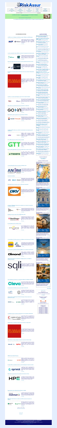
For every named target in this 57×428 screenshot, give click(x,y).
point (20, 8)
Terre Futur (28, 424)
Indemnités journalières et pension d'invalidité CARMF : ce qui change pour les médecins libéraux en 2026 (42, 39)
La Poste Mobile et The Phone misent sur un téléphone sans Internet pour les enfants (21, 239)
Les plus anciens (23, 408)
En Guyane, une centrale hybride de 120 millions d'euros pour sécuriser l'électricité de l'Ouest (43, 100)
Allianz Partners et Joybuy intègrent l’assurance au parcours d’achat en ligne (19, 339)
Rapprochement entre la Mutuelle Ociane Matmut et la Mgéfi (17, 390)
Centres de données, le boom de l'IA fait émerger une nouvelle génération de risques (43, 80)
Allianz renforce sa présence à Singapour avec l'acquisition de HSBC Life (42, 146)
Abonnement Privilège (11, 10)
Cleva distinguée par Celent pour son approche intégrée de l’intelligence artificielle (20, 279)
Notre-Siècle (37, 11)
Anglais (37, 10)
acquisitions (37, 8)
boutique (20, 11)
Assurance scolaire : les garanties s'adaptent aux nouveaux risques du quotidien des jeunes (43, 69)
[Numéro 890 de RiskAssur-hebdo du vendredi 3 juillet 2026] (43, 282)
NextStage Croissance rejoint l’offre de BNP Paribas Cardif (16, 214)
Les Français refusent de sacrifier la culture (42, 58)
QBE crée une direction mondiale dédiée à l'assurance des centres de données (42, 36)
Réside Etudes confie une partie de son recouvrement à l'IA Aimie (41, 115)
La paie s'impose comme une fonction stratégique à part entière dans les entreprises (43, 111)
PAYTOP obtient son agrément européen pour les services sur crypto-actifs (19, 322)
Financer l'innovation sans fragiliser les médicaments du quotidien (41, 106)
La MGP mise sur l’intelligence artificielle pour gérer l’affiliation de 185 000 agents (20, 37)
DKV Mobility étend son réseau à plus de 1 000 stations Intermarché (18, 184)
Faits (11, 8)
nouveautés (11, 9)
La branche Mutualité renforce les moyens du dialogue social (17, 165)
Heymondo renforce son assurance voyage (42, 104)
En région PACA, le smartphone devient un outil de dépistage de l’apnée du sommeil (20, 364)
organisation (20, 9)
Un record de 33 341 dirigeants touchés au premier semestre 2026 (42, 44)
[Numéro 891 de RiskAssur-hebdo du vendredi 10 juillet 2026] (43, 257)
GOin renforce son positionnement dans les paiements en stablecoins (18, 105)
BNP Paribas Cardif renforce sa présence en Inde (43, 151)
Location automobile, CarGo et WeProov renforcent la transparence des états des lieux (21, 53)
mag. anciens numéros (29, 10)
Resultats (37, 9)
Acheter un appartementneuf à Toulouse (43, 158)
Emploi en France (43, 290)
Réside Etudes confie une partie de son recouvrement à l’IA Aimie (18, 114)
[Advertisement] (28, 26)
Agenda (45, 9)
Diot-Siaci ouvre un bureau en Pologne (41, 120)
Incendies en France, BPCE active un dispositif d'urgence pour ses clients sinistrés (42, 141)
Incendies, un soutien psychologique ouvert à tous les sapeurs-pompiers (19, 96)
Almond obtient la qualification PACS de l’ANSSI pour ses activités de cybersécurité (20, 249)
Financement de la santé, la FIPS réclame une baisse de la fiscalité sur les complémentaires (42, 144)
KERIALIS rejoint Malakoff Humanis (13, 355)
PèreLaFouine (29, 11)
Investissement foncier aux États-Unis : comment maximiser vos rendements (43, 82)
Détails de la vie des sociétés (43, 34)
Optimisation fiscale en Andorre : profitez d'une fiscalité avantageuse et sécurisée (42, 42)
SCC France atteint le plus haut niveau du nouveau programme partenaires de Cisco (20, 61)
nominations (45, 8)
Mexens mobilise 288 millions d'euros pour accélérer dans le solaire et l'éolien (42, 139)
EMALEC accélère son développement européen (43, 122)
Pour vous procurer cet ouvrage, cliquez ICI (25, 17)
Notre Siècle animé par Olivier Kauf (28, 423)
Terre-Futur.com (45, 11)
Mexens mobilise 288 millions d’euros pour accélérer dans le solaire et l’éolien (19, 149)
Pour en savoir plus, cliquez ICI (25, 15)
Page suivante (19, 408)
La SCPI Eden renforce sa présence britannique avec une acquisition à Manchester (20, 313)
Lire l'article (22, 43)
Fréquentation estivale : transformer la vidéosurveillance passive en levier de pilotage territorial (42, 72)
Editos (12, 11)
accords (29, 8)
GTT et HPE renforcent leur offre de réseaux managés (16, 139)
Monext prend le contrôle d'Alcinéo (41, 113)
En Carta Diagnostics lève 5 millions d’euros (14, 223)
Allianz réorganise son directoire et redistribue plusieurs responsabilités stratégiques (42, 149)
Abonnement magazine (20, 10)
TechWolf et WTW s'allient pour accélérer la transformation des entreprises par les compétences (42, 125)
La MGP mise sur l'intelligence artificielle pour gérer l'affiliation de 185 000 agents (42, 53)
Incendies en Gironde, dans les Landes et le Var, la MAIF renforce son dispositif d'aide (43, 118)
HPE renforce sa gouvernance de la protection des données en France (18, 373)
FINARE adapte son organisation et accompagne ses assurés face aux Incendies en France (43, 135)
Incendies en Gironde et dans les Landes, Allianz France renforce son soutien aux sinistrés (43, 97)
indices (29, 9)
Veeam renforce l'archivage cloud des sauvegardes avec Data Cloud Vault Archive (42, 64)
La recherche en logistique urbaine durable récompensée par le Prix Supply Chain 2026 (42, 90)
